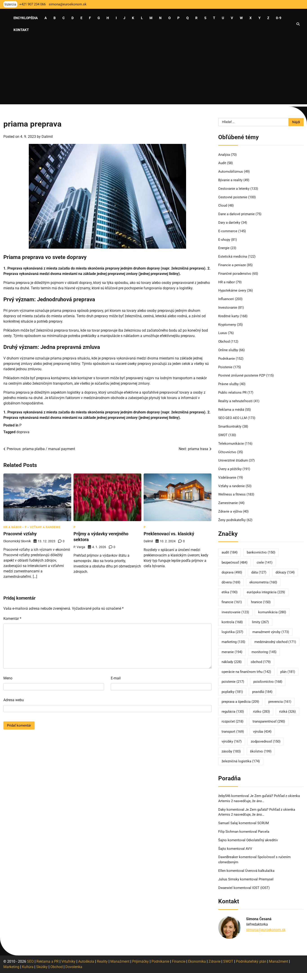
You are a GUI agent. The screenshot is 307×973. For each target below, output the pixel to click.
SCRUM (263, 823)
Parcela (263, 832)
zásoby (231, 751)
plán (287, 672)
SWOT (222, 435)
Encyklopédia (25, 18)
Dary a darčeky (229, 223)
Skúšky (42, 967)
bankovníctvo (261, 552)
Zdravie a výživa (230, 511)
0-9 (278, 18)
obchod (261, 662)
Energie (223, 248)
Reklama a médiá (231, 410)
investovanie (235, 612)
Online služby (228, 350)
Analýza (224, 155)
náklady (232, 662)
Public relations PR (232, 393)
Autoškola (86, 961)
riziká (287, 712)
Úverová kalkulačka (259, 871)
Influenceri (226, 299)
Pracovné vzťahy (20, 533)
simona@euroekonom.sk (265, 930)
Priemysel (266, 879)
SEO (30, 961)
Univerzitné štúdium (233, 460)
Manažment (119, 961)
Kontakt (21, 30)
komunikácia (272, 612)
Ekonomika (197, 961)
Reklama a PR (47, 961)
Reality (102, 961)
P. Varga (79, 547)
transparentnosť (269, 721)
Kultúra (27, 967)
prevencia (279, 702)
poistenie (233, 682)
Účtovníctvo (227, 452)
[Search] (298, 24)
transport (233, 732)
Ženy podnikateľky (232, 520)
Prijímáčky (140, 961)
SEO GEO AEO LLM (232, 418)
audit (230, 552)
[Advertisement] (153, 72)
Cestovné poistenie (232, 197)
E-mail (116, 678)
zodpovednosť (265, 741)
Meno (7, 678)
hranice (261, 602)
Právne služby (228, 384)
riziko (261, 712)
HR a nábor (12, 527)
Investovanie (227, 308)
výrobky (232, 741)
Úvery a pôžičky (230, 469)
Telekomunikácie (231, 444)
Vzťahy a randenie (45, 527)
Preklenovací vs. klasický (169, 533)
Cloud (222, 205)
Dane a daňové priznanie (236, 214)
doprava (22, 432)
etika (230, 592)
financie (232, 602)
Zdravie (214, 961)
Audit (222, 163)
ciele (264, 562)
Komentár (12, 618)
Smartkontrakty (229, 426)
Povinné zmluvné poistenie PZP (241, 375)
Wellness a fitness (232, 494)
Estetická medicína (232, 256)
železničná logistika (241, 761)
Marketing (11, 967)
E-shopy (224, 240)
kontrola (232, 622)
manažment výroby (270, 632)
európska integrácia (266, 592)
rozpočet (232, 721)
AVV (249, 849)
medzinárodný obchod (275, 642)
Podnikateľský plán (251, 961)
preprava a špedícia (240, 702)
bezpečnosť (234, 562)
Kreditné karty (228, 316)
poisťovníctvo (267, 682)
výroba (262, 732)
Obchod (224, 341)
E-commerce (227, 231)
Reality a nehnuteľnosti (235, 401)
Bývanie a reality (230, 180)
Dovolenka (73, 967)
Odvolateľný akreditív (262, 840)
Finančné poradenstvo (234, 274)
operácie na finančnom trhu (246, 672)
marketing (233, 642)
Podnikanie (226, 359)
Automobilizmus (230, 172)
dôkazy (285, 572)
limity (260, 622)
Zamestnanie (228, 503)
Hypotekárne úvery (232, 290)
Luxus (222, 333)
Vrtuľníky (68, 961)
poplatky (232, 692)
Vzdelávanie (227, 477)
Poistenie (225, 367)
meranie (232, 652)
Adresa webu (13, 700)
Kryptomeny (227, 325)
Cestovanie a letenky (233, 189)
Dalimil (47, 136)
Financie (178, 961)
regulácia (233, 712)
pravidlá (262, 692)
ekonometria (263, 582)
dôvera (231, 582)
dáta (258, 572)
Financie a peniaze (232, 265)
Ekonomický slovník (17, 541)
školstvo (260, 751)
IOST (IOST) (261, 888)
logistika (232, 632)
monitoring (263, 652)
